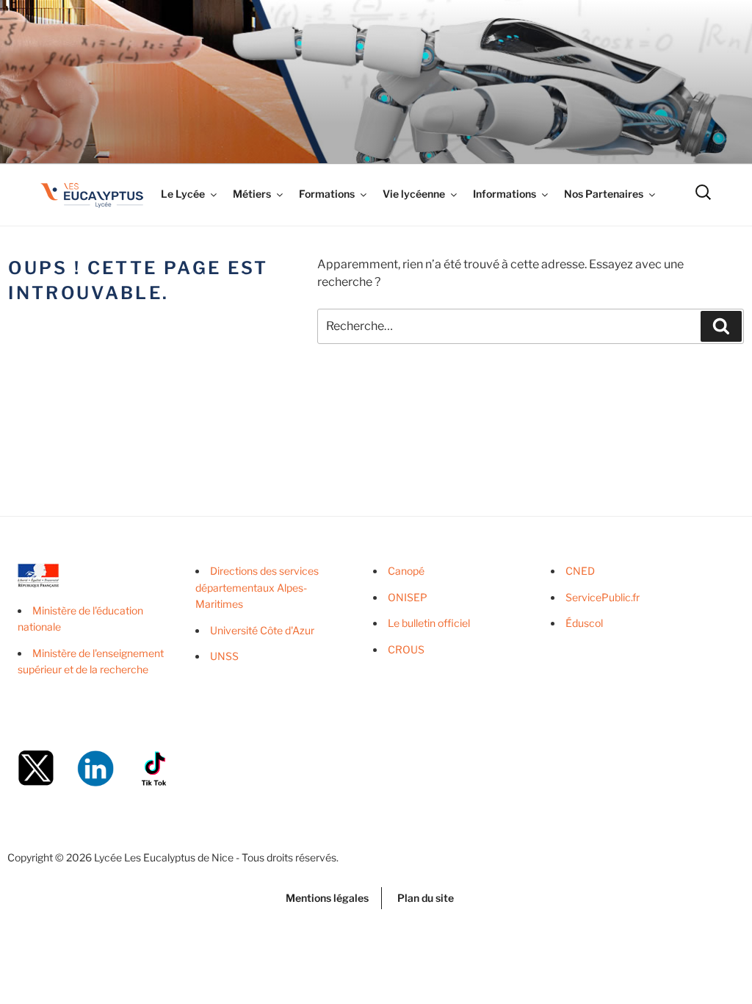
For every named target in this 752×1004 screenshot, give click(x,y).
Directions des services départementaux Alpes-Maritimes (257, 587)
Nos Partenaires (603, 193)
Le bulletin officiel (429, 623)
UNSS (224, 656)
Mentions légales (327, 898)
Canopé (406, 570)
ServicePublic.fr (602, 597)
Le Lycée (183, 193)
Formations (327, 193)
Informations (504, 193)
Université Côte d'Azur (262, 630)
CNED (580, 570)
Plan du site (425, 898)
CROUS (406, 649)
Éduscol (584, 623)
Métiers (252, 193)
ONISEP (407, 597)
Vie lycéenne (414, 193)
